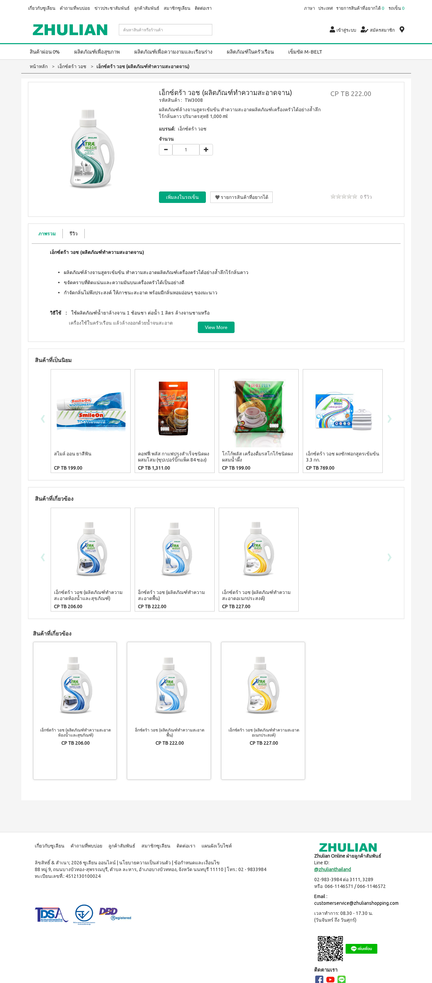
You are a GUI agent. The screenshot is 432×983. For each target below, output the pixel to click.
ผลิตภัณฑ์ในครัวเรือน (250, 52)
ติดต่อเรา (203, 8)
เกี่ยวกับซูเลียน (41, 8)
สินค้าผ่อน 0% (45, 52)
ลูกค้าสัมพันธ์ (146, 8)
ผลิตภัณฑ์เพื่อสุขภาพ (97, 52)
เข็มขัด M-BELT (305, 52)
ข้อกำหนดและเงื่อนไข (197, 862)
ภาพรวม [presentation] (47, 233)
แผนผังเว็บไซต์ (216, 845)
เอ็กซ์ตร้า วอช (192, 128)
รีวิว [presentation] (74, 233)
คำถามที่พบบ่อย (75, 8)
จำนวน (166, 139)
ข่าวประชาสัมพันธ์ (112, 8)
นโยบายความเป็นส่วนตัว (145, 862)
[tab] (47, 233)
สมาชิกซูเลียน (177, 8)
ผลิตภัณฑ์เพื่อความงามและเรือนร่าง (173, 52)
